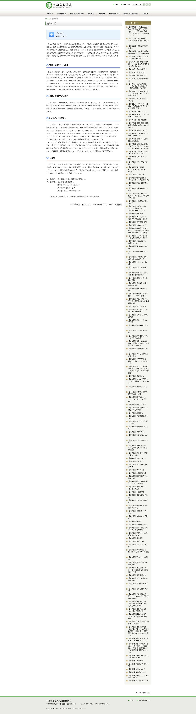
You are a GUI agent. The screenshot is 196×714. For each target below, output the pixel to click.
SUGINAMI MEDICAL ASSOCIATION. (63, 708)
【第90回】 (135, 214)
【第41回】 (136, 470)
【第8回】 (138, 648)
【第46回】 (138, 448)
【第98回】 (137, 169)
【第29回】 (138, 524)
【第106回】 (138, 125)
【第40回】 (137, 473)
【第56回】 (137, 399)
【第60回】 (136, 376)
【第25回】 (136, 541)
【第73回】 (138, 301)
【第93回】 (138, 196)
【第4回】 (136, 669)
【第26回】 (135, 538)
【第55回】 (137, 404)
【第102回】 (138, 146)
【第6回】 (135, 661)
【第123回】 (138, 31)
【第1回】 (138, 681)
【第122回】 (138, 41)
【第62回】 (138, 361)
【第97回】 (136, 174)
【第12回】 (137, 616)
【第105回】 (137, 130)
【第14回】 (137, 604)
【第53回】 (135, 413)
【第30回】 (134, 521)
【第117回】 (137, 69)
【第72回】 (137, 306)
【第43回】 (136, 461)
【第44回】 (137, 458)
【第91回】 (139, 208)
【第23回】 (138, 552)
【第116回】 (136, 72)
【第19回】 (137, 575)
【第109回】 (137, 111)
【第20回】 (138, 570)
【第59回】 (138, 381)
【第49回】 (136, 432)
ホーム (47, 19)
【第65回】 (138, 343)
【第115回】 (137, 75)
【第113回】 (138, 86)
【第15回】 (138, 596)
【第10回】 (138, 631)
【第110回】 (138, 106)
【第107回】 (137, 120)
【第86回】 (138, 230)
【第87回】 (137, 225)
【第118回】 (138, 64)
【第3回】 (137, 672)
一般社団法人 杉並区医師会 (58, 701)
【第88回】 (138, 222)
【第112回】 (138, 93)
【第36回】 (136, 492)
